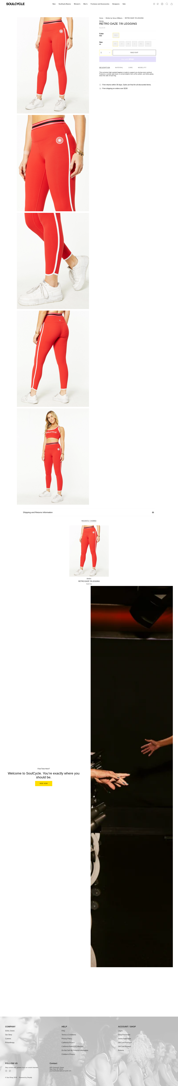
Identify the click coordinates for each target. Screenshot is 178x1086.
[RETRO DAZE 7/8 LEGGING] (89, 551)
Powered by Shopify (25, 1077)
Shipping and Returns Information (38, 512)
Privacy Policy (67, 1038)
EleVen (101, 21)
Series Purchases (124, 1038)
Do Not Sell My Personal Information (75, 1050)
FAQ (63, 1031)
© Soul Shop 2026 (11, 1077)
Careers (8, 1038)
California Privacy (68, 1042)
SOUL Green (10, 1031)
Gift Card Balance (124, 1046)
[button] (54, 4)
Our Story (8, 1035)
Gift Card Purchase (125, 1042)
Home (101, 18)
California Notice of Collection (72, 1046)
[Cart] (171, 4)
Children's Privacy (68, 1054)
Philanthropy (9, 1042)
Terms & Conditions (69, 1035)
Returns (121, 1050)
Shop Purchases (124, 1035)
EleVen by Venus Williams (114, 18)
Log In (120, 1031)
